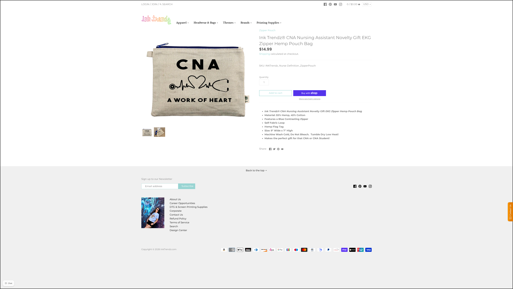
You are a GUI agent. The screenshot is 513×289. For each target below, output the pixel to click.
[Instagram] (340, 4)
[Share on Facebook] (270, 148)
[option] (147, 132)
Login (145, 4)
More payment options (309, 99)
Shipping (264, 53)
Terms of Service (179, 222)
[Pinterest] (330, 4)
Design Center (178, 230)
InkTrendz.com (168, 249)
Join (154, 4)
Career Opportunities (182, 203)
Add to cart (275, 93)
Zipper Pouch (267, 30)
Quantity (264, 77)
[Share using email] (282, 148)
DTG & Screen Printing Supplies (188, 207)
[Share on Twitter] (274, 148)
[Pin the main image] (278, 148)
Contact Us (176, 214)
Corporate (176, 210)
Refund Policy (178, 218)
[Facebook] (325, 4)
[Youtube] (335, 4)
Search (174, 226)
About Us (175, 199)
